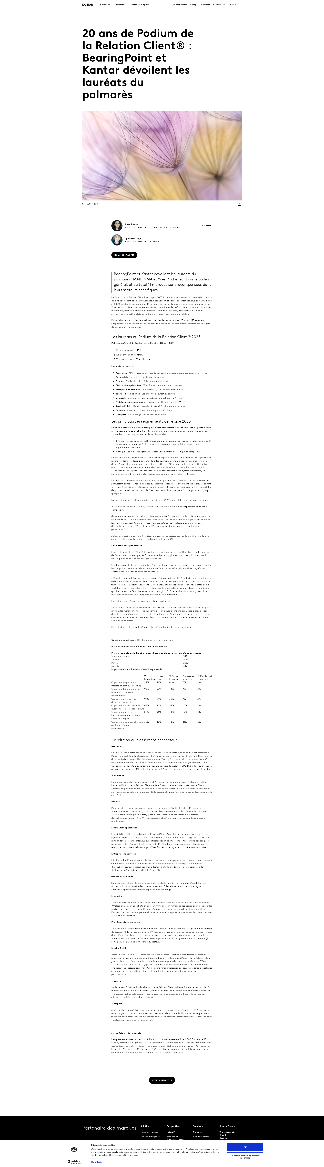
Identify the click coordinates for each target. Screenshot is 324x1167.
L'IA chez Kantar (179, 5)
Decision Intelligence (150, 1137)
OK (245, 1147)
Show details (96, 1162)
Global (233, 5)
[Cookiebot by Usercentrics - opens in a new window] (74, 1162)
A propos (194, 5)
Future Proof (172, 1132)
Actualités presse (201, 1137)
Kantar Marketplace (139, 5)
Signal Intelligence (149, 1132)
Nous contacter (220, 5)
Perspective (120, 5)
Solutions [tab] (103, 5)
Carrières (205, 5)
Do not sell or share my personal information (245, 1156)
